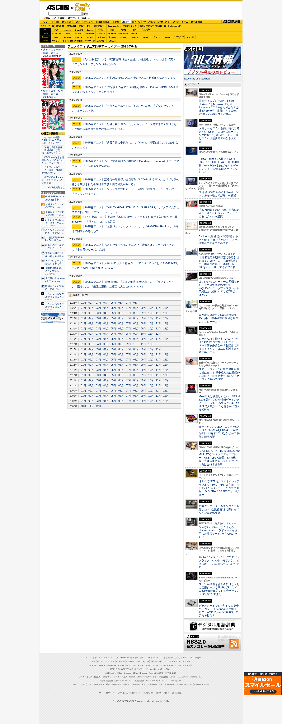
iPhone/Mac (102, 21)
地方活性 (150, 26)
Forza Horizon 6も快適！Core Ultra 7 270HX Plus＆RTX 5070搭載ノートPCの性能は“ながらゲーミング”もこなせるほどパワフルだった (219, 165)
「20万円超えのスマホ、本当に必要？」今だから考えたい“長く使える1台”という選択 (219, 213)
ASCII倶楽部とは (56, 187)
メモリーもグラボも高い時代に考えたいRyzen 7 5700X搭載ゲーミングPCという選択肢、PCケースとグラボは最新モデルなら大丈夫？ (219, 135)
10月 (150, 307)
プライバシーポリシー (129, 692)
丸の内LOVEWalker (184, 684)
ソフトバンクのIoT (179, 37)
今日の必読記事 (107, 681)
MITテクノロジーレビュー (169, 681)
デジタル (88, 21)
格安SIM (60, 26)
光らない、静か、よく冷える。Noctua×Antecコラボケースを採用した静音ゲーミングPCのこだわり (218, 532)
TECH (77, 21)
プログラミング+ (130, 26)
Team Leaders (135, 677)
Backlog (134, 37)
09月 (143, 307)
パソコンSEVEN (101, 29)
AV (144, 21)
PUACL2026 (160, 26)
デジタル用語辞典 (136, 681)
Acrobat (67, 37)
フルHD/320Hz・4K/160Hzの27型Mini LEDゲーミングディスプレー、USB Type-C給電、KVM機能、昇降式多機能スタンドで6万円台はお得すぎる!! (219, 457)
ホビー (125, 21)
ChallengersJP (174, 26)
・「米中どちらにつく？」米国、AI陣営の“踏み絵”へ (52, 170)
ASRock (101, 34)
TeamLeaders (114, 26)
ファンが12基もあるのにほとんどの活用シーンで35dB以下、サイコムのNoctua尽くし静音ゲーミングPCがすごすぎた (219, 589)
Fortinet (145, 37)
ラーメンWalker (79, 684)
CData (123, 37)
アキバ (151, 21)
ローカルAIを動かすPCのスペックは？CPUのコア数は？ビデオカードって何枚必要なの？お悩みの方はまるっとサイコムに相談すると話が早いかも (219, 345)
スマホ (160, 21)
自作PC (136, 21)
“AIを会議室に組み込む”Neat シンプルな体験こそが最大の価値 (218, 194)
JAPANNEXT (78, 40)
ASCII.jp (57, 7)
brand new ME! (156, 669)
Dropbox (112, 37)
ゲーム (184, 21)
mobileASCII (151, 681)
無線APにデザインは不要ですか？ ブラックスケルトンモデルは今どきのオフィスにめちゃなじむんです (220, 561)
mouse (67, 30)
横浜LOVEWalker (113, 684)
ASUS (123, 30)
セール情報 (196, 21)
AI (52, 21)
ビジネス (66, 21)
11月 (158, 307)
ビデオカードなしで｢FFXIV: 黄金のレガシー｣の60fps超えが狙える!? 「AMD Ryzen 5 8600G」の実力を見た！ (219, 610)
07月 (128, 302)
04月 (106, 302)
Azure (90, 37)
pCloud (112, 41)
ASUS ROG (78, 34)
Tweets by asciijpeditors (197, 78)
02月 (91, 302)
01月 (83, 302)
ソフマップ (90, 41)
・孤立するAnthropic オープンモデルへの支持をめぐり (53, 180)
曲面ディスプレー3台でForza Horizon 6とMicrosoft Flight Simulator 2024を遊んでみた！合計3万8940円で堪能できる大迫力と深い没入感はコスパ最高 (219, 107)
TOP (82, 658)
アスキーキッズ (47, 26)
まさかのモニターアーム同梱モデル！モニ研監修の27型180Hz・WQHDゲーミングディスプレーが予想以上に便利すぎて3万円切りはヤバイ (219, 288)
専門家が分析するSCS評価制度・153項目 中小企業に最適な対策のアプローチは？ (219, 318)
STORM (186, 661)
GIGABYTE (90, 34)
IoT (57, 21)
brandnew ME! (101, 41)
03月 (98, 302)
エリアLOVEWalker (95, 684)
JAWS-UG (103, 665)
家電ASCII (71, 26)
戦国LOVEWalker (201, 684)
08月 (136, 302)
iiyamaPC (79, 30)
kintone (78, 37)
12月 (165, 307)
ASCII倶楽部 (232, 22)
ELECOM (56, 34)
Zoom (167, 37)
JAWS (56, 37)
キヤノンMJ (68, 41)
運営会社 (148, 692)
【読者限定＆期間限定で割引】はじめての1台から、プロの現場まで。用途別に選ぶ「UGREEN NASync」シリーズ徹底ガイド (219, 262)
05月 (113, 302)
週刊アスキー (100, 26)
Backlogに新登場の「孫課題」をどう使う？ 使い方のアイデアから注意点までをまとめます (219, 240)
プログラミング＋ (151, 677)
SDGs (142, 26)
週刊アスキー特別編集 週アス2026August (53, 93)
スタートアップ (172, 22)
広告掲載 (176, 692)
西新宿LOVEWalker (131, 684)
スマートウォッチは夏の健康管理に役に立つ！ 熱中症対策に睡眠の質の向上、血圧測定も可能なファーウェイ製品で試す (219, 374)
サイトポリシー (107, 692)
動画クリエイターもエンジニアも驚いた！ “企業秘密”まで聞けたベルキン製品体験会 (219, 509)
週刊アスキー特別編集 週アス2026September (53, 52)
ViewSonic (123, 34)
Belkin (134, 34)
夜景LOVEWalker (149, 684)
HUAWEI (112, 34)
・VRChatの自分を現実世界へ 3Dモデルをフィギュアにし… (53, 160)
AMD (68, 34)
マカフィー (56, 41)
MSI (112, 30)
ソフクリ (190, 37)
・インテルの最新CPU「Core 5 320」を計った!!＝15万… (52, 140)
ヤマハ (157, 37)
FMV (56, 30)
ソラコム (101, 37)
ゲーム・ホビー (83, 7)
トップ (44, 21)
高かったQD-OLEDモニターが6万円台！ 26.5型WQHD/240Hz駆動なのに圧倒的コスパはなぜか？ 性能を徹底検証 (219, 431)
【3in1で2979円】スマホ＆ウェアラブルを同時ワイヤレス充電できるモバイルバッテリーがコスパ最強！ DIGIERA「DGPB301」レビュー (219, 488)
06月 (121, 302)
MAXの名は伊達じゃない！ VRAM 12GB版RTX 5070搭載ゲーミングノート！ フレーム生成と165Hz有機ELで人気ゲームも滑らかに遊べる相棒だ (219, 403)
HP (134, 30)
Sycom (90, 30)
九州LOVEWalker (166, 684)
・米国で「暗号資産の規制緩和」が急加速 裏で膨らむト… (52, 150)
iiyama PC (130, 661)
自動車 (115, 21)
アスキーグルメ (85, 26)
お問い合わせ (162, 692)
